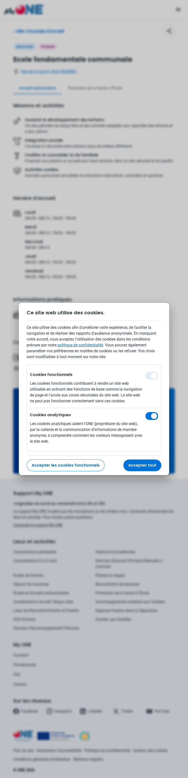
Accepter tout (142, 465)
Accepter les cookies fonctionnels (66, 465)
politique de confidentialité (80, 345)
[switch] (151, 416)
